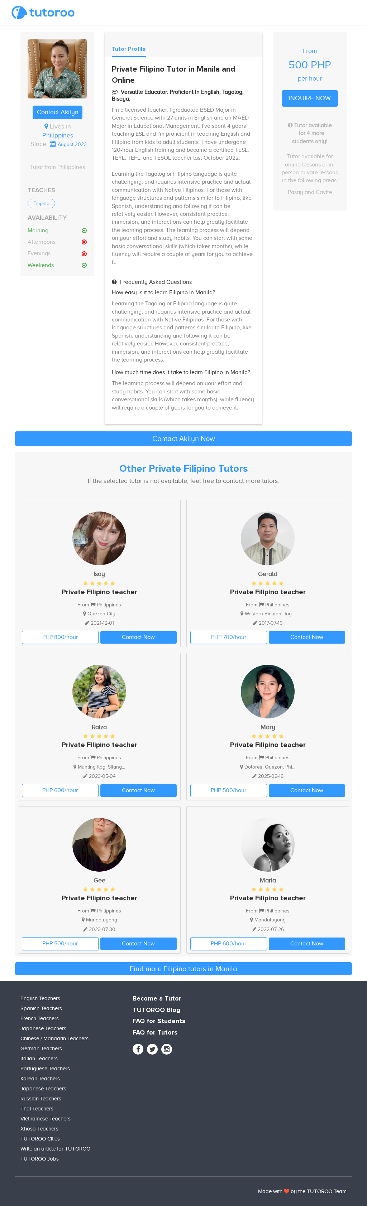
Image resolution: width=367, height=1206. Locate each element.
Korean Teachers (40, 1078)
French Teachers (39, 1018)
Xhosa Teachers (39, 1129)
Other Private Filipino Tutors (183, 469)
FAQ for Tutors (155, 1033)
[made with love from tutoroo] (286, 1191)
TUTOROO (319, 1191)
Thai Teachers (36, 1108)
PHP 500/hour (228, 790)
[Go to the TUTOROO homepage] (43, 12)
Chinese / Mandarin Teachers (54, 1038)
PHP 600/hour (60, 790)
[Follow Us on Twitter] (152, 1049)
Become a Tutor (157, 999)
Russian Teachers (40, 1098)
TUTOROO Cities (40, 1139)
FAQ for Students (159, 1021)
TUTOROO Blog (156, 1010)
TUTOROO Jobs (39, 1159)
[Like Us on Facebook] (138, 1049)
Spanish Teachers (41, 1008)
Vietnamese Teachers (45, 1119)
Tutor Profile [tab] (129, 49)
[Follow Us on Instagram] (166, 1049)
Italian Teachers (39, 1058)
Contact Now (138, 637)
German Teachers (41, 1048)
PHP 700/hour (228, 637)
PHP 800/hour (60, 637)
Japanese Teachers (43, 1028)
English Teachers (40, 998)
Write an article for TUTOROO (55, 1149)
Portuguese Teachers (45, 1068)
